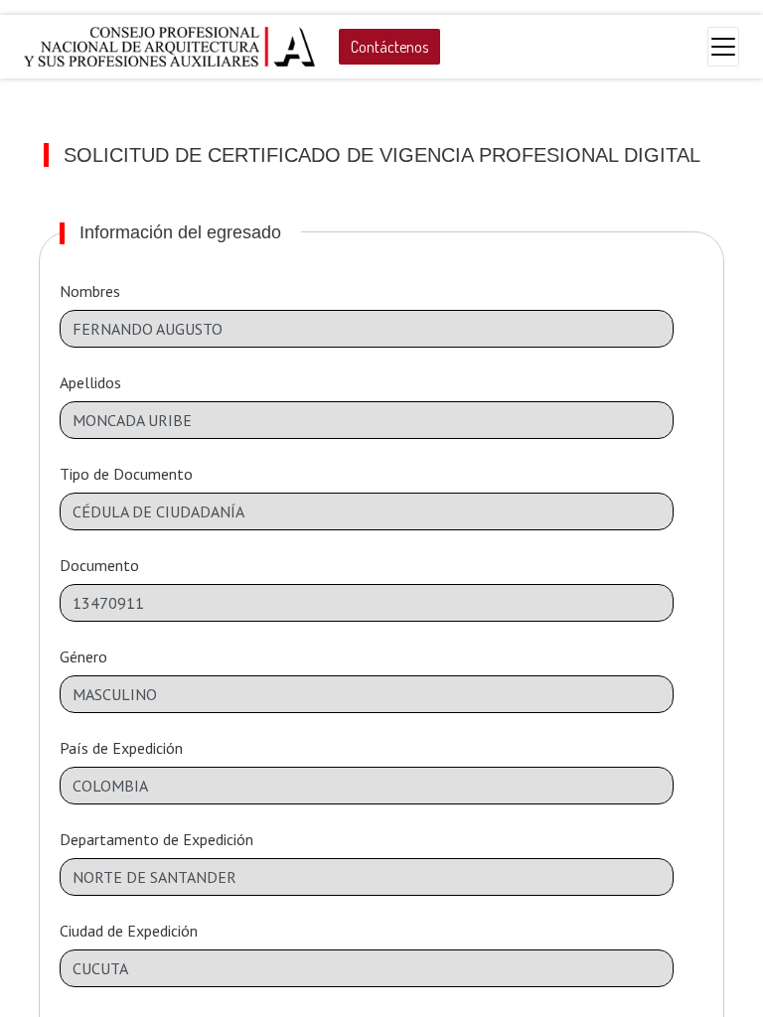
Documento (99, 565)
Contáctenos (389, 47)
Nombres (90, 291)
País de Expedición (121, 748)
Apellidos (90, 382)
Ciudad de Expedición (129, 931)
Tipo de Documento (126, 474)
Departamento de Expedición (156, 839)
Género (83, 656)
